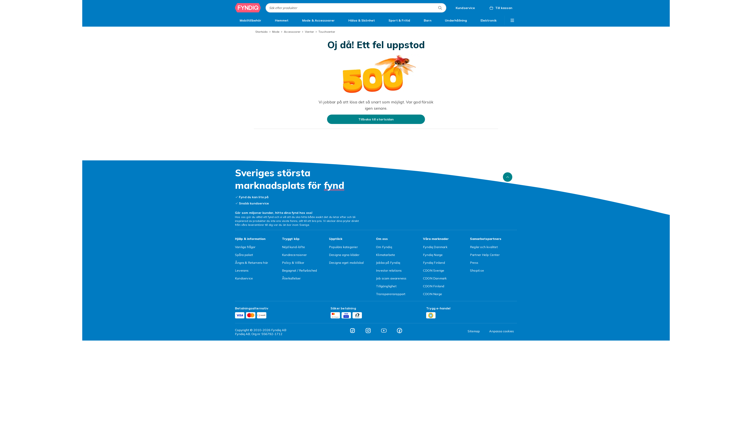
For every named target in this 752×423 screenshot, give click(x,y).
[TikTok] (352, 330)
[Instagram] (368, 330)
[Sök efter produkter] (440, 8)
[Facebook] (399, 330)
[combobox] (356, 8)
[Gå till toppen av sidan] (507, 177)
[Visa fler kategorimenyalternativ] (512, 20)
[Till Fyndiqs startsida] (248, 8)
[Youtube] (384, 330)
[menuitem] (250, 20)
